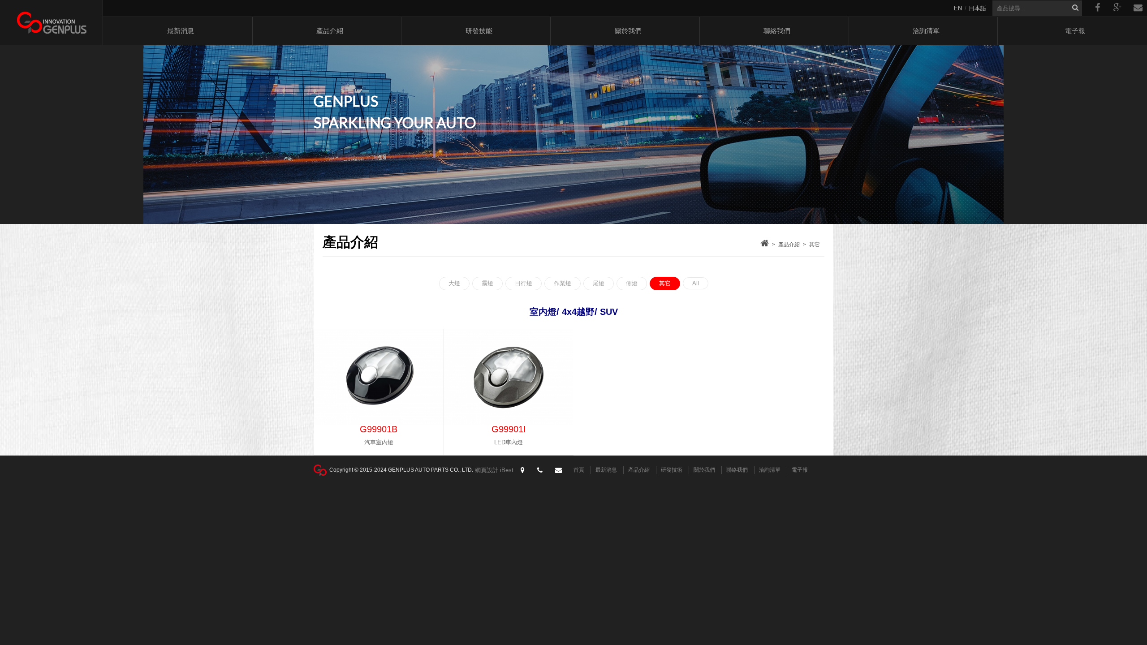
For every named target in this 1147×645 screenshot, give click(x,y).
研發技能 (479, 30)
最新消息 (180, 30)
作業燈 (562, 283)
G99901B (378, 429)
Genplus (51, 22)
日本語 (977, 8)
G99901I (509, 429)
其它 (814, 244)
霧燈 (487, 283)
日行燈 (523, 283)
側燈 (632, 283)
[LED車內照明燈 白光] (379, 377)
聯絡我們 (776, 30)
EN (958, 8)
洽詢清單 (926, 30)
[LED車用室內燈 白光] (509, 377)
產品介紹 (329, 30)
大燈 (454, 283)
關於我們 (628, 30)
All (695, 283)
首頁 (579, 470)
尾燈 (598, 283)
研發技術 (671, 470)
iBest (506, 470)
